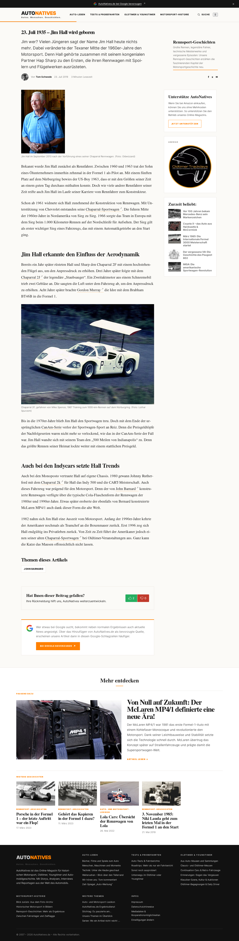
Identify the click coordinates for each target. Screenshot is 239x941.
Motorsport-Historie (174, 14)
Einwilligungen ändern (142, 920)
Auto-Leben (77, 14)
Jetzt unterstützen (184, 124)
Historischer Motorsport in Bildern (34, 906)
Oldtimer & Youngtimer (139, 14)
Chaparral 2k (51, 482)
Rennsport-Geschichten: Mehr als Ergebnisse (40, 911)
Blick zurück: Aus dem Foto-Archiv (34, 902)
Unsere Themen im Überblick (97, 916)
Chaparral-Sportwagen (102, 209)
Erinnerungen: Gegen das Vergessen (200, 875)
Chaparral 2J (30, 277)
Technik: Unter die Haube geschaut (100, 870)
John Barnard (126, 488)
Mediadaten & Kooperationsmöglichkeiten (145, 913)
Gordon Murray (89, 289)
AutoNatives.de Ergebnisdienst (98, 906)
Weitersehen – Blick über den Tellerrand (103, 875)
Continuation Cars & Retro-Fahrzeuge (200, 870)
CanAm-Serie (51, 427)
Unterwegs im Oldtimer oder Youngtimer (146, 877)
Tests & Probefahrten (105, 14)
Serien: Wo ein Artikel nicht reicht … (101, 920)
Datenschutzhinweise (142, 906)
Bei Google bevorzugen (58, 646)
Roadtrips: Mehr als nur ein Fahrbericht (152, 865)
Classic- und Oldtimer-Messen (196, 865)
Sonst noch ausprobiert (143, 870)
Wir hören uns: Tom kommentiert (99, 879)
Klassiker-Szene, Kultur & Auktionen (199, 879)
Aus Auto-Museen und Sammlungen (199, 861)
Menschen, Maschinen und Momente (101, 865)
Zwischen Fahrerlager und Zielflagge (35, 916)
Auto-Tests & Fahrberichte (145, 861)
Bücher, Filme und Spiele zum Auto (100, 861)
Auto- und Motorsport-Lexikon (98, 902)
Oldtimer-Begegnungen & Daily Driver (200, 884)
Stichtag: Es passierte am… (96, 911)
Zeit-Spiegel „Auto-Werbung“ (97, 884)
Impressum (137, 902)
